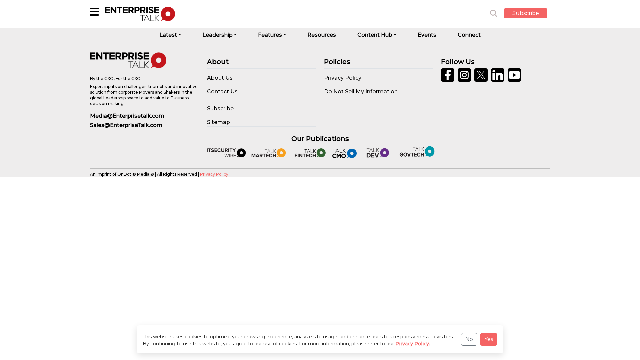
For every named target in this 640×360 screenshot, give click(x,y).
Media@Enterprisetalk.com (127, 116)
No (469, 339)
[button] (530, 13)
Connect (469, 35)
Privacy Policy (214, 174)
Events (427, 35)
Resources (321, 35)
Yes (488, 339)
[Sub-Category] (94, 11)
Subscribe (525, 13)
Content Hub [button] (374, 35)
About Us (220, 78)
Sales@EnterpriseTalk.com (126, 125)
